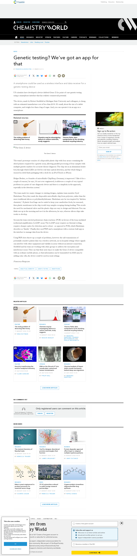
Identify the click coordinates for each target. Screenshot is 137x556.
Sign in (39, 413)
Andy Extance (72, 458)
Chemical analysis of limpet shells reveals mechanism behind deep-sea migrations (74, 368)
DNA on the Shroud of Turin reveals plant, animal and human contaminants (49, 368)
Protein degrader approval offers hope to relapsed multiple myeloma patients (73, 451)
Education (111, 2)
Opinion (42, 364)
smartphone (56, 269)
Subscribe (36, 22)
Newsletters (24, 42)
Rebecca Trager (23, 456)
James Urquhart (48, 458)
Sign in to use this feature (77, 71)
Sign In (18, 22)
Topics (32, 518)
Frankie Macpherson (71, 338)
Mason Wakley (48, 338)
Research (42, 324)
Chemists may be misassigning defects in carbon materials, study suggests (49, 139)
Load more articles (49, 388)
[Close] (27, 519)
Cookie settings (15, 549)
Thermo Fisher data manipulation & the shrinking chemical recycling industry (73, 139)
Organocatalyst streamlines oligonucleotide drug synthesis (74, 486)
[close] (85, 71)
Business (67, 447)
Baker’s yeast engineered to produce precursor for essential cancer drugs (24, 486)
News (15, 51)
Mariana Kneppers (68, 336)
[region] (15, 536)
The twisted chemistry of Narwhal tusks (23, 450)
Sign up (108, 152)
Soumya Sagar (23, 494)
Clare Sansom (23, 374)
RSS (56, 518)
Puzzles (47, 42)
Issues (39, 518)
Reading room (39, 42)
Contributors (47, 518)
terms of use (103, 156)
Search (65, 22)
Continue (93, 553)
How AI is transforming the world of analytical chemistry (25, 367)
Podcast (67, 324)
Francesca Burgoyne (24, 69)
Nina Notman (22, 334)
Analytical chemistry (27, 269)
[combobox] (53, 22)
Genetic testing (43, 269)
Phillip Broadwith (71, 340)
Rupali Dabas (72, 494)
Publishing (104, 2)
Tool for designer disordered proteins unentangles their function (49, 451)
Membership (119, 2)
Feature (17, 324)
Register (26, 22)
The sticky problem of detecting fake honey (22, 138)
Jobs (31, 42)
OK (15, 544)
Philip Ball (46, 376)
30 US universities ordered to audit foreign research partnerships (48, 486)
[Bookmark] (63, 75)
